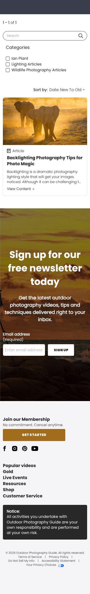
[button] (81, 36)
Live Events (15, 478)
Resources (14, 484)
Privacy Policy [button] (58, 557)
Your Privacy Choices (41, 565)
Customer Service (22, 496)
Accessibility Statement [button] (58, 561)
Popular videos (19, 466)
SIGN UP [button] (61, 350)
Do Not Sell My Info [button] (21, 561)
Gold (8, 472)
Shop (8, 490)
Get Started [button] (34, 434)
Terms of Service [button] (30, 557)
